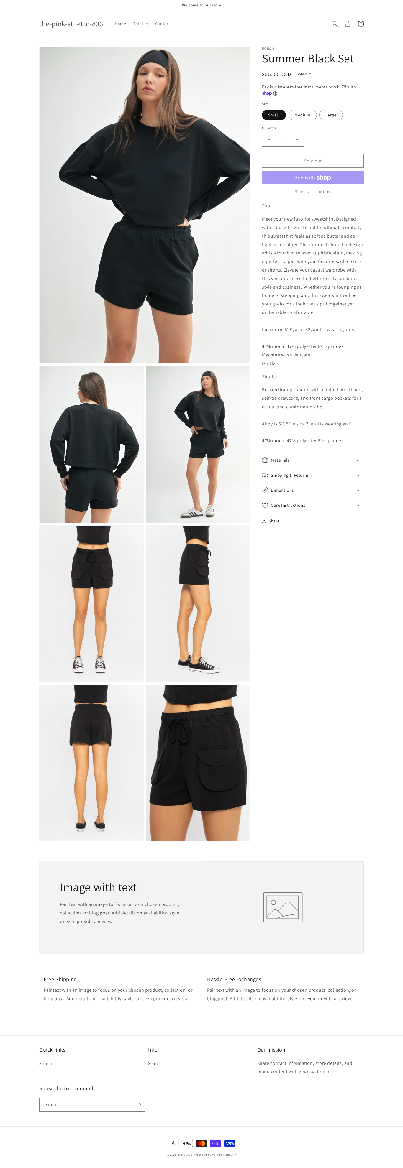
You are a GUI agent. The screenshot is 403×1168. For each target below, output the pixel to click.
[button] (334, 23)
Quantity (269, 128)
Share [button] (274, 521)
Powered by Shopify (222, 1155)
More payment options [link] (313, 192)
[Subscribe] (138, 1105)
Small (274, 115)
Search (45, 1063)
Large (331, 115)
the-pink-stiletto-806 (192, 1155)
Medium (303, 115)
